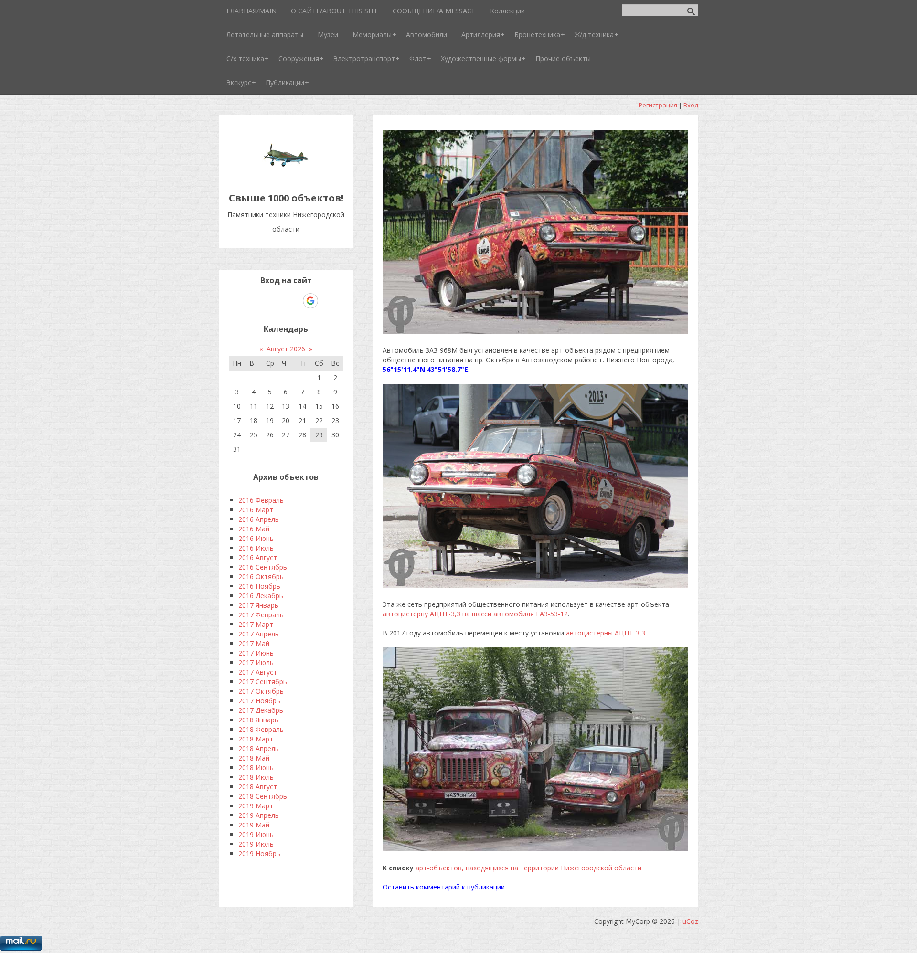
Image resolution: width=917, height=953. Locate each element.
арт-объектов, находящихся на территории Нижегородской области (528, 867)
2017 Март (255, 624)
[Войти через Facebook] (277, 301)
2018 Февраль (261, 729)
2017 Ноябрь (259, 700)
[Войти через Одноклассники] (327, 301)
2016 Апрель (258, 519)
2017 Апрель (258, 633)
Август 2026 (286, 348)
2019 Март (255, 805)
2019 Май (253, 824)
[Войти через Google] (310, 300)
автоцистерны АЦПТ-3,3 (605, 632)
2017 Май (253, 643)
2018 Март (255, 738)
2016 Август (257, 557)
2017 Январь (258, 605)
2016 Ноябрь (259, 586)
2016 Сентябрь (262, 567)
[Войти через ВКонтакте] (261, 301)
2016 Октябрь (261, 576)
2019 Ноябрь (259, 853)
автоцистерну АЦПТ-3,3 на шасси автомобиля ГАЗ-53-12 (475, 613)
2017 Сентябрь (262, 681)
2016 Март (255, 509)
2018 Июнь (256, 767)
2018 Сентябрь (262, 796)
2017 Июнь (256, 652)
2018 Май (253, 757)
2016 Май (253, 528)
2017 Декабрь (260, 710)
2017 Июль (256, 662)
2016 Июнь (256, 538)
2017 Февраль (261, 614)
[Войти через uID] (245, 301)
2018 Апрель (258, 748)
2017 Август (257, 672)
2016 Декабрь (260, 595)
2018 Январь (258, 719)
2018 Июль (256, 777)
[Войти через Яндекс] (294, 301)
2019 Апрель (258, 815)
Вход (690, 105)
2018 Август (257, 786)
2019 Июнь (256, 834)
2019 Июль (256, 843)
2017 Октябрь (261, 691)
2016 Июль (256, 547)
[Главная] (286, 176)
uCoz (690, 921)
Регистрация (658, 105)
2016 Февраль (261, 500)
